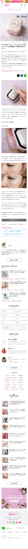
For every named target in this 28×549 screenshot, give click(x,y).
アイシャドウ (20, 380)
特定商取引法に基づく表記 (13, 519)
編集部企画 (20, 375)
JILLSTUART (22, 278)
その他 (16, 322)
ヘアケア (3, 318)
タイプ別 (21, 389)
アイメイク (3, 315)
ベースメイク (8, 69)
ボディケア (17, 315)
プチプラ (14, 384)
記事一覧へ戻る (14, 260)
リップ (13, 382)
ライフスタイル (14, 389)
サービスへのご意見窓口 (16, 517)
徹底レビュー (9, 290)
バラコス (16, 290)
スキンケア (3, 311)
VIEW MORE (14, 368)
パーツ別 (21, 384)
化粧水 (7, 387)
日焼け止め (21, 290)
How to (3, 301)
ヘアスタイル (20, 382)
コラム (2, 322)
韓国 (14, 380)
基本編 (21, 377)
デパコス (16, 71)
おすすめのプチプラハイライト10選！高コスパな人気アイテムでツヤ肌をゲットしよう (14, 234)
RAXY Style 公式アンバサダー (7, 71)
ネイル (16, 318)
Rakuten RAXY (8, 5)
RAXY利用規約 (8, 517)
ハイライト (22, 71)
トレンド (7, 382)
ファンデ (6, 389)
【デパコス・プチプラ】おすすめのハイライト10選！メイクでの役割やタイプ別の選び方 (14, 230)
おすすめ (3, 290)
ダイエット (14, 387)
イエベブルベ (7, 384)
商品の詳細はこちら (14, 220)
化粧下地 (16, 278)
